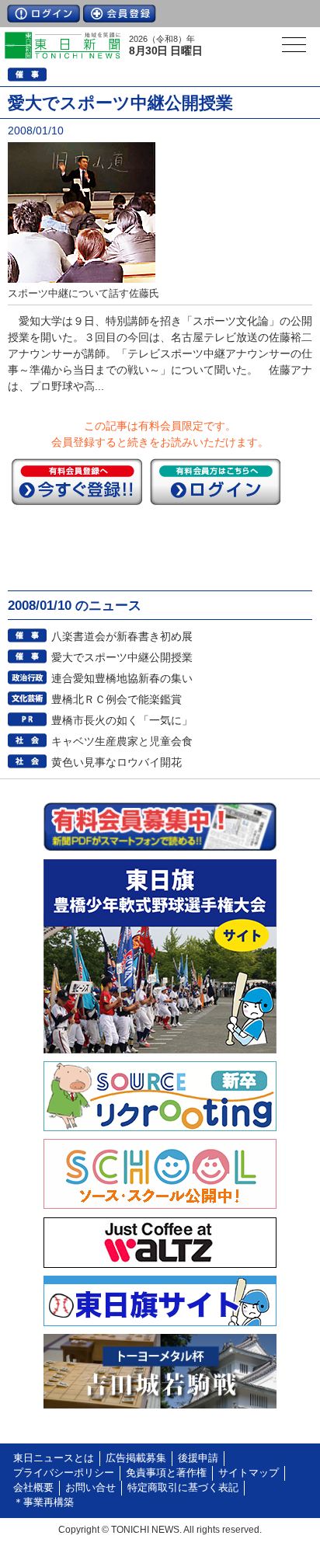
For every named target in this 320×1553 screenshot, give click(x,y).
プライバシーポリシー (63, 1473)
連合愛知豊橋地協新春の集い (122, 678)
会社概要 (33, 1487)
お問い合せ (90, 1487)
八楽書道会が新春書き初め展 (122, 636)
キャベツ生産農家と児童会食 (122, 741)
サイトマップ (248, 1473)
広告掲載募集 (136, 1458)
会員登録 (119, 14)
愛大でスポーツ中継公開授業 (122, 657)
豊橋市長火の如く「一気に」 (122, 720)
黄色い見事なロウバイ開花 (116, 762)
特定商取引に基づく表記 (182, 1487)
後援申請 (198, 1458)
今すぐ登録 (77, 481)
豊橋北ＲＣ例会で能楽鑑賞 (116, 699)
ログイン (43, 14)
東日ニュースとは (53, 1458)
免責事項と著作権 (166, 1473)
